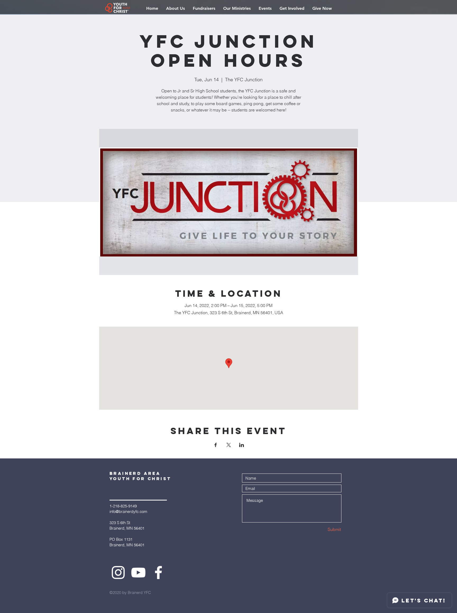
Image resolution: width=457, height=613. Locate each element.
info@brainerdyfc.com (128, 511)
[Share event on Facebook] (215, 445)
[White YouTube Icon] (138, 572)
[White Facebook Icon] (158, 572)
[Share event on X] (228, 445)
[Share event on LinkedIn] (241, 445)
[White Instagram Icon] (118, 572)
